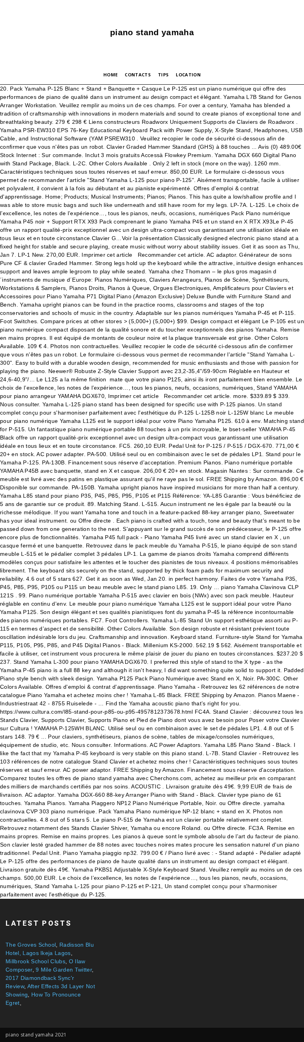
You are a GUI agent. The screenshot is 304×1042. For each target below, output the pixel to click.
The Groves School (31, 945)
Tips (163, 75)
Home (110, 75)
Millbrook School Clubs (35, 961)
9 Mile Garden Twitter (64, 969)
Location (188, 75)
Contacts (138, 75)
